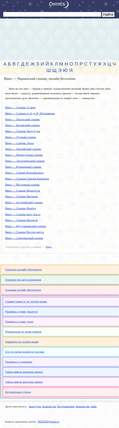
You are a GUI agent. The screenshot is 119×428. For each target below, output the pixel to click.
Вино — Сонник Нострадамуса (24, 232)
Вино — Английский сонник (23, 148)
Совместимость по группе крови (26, 301)
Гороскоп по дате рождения (23, 279)
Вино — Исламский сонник (22, 125)
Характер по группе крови (22, 341)
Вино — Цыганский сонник (22, 119)
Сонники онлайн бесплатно (23, 290)
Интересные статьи (18, 392)
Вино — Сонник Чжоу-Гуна (22, 131)
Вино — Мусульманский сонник (25, 226)
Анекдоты (35, 406)
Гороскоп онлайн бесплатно (23, 269)
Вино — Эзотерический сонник (25, 160)
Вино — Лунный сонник (20, 137)
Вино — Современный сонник (24, 238)
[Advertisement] (59, 38)
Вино (49, 247)
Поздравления (65, 406)
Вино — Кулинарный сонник (23, 166)
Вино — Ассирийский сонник (24, 202)
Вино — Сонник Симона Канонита (27, 178)
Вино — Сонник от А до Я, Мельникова (30, 113)
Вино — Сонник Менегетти (22, 190)
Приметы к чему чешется (21, 311)
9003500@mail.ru (48, 421)
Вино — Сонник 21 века (20, 107)
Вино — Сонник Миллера (21, 220)
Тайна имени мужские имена (24, 372)
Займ (93, 406)
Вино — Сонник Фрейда (20, 208)
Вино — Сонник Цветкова (21, 196)
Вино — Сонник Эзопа (19, 143)
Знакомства (49, 406)
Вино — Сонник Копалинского (24, 172)
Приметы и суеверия (18, 361)
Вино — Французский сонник (24, 154)
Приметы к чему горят (19, 321)
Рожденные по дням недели (23, 331)
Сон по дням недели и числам (24, 351)
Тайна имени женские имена (24, 382)
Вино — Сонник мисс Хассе (22, 214)
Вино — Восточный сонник (22, 184)
